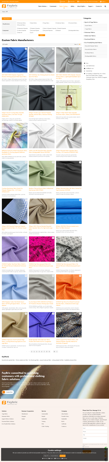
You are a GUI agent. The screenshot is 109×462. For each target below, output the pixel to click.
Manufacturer (25, 414)
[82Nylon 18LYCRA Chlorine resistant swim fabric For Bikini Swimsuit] (69, 211)
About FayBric (81, 6)
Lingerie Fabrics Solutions (8, 419)
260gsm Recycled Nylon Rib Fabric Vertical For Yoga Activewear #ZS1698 (68, 189)
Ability (72, 6)
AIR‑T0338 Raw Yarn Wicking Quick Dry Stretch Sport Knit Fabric (41, 76)
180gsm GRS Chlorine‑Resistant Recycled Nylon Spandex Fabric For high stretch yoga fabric (40, 228)
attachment (86, 446)
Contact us (64, 426)
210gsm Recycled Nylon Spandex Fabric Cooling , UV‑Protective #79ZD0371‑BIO (67, 151)
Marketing (65, 458)
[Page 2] (57, 351)
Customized (53, 6)
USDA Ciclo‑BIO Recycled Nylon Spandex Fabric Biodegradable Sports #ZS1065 (40, 151)
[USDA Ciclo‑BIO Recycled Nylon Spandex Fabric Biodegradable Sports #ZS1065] (41, 135)
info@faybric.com (90, 68)
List (78, 44)
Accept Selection (54, 455)
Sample (43, 416)
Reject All (46, 455)
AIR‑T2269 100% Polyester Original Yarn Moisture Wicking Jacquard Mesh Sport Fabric (14, 76)
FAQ (43, 424)
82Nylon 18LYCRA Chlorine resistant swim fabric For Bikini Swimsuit (67, 227)
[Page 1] (27, 351)
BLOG (63, 421)
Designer (24, 416)
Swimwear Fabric (6, 416)
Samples (63, 1)
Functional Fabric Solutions (8, 421)
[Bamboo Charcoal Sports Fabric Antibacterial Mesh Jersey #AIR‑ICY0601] (41, 173)
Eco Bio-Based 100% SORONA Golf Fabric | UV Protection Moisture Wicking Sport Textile (41, 303)
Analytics (52, 458)
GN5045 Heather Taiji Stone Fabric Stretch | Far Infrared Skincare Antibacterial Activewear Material (14, 265)
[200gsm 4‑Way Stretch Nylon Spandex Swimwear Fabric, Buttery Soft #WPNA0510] (69, 97)
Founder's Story (65, 416)
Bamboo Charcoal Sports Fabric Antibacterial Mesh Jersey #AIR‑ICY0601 (41, 189)
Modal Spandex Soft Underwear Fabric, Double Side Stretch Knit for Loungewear (40, 340)
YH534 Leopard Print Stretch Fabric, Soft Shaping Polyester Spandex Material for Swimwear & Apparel (67, 341)
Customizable (45, 414)
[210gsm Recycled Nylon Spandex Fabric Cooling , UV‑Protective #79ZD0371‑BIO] (69, 135)
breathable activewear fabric (71, 360)
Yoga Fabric (5, 414)
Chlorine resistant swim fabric (22, 360)
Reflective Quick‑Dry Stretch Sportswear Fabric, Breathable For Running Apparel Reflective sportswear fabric (14, 152)
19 (54, 351)
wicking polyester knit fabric (58, 360)
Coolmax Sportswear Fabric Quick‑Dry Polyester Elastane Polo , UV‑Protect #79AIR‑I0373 (12, 190)
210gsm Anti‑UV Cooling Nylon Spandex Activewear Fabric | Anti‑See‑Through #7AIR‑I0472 (13, 114)
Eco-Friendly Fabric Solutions (8, 424)
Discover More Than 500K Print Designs (88, 1)
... (51, 351)
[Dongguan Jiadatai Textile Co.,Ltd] (9, 6)
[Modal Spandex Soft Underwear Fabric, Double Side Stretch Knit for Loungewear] (41, 324)
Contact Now (9, 392)
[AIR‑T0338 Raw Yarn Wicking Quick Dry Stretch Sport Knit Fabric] (41, 60)
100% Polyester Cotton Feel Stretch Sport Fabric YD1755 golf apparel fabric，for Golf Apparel (14, 303)
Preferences (58, 458)
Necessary (45, 458)
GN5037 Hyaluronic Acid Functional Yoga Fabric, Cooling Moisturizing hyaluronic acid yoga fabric (14, 341)
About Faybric (65, 414)
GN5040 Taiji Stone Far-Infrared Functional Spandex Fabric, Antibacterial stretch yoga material (67, 303)
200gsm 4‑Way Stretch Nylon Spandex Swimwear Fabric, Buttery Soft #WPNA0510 (68, 113)
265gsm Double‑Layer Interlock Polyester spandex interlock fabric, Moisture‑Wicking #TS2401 (40, 114)
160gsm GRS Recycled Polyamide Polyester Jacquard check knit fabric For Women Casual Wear (14, 228)
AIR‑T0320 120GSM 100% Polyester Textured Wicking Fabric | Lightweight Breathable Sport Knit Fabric (68, 76)
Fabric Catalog (63, 6)
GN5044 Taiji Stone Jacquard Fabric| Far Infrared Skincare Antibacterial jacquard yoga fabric (41, 265)
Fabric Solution (42, 6)
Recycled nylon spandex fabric (8, 360)
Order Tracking (45, 426)
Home (3, 11)
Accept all (62, 455)
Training (43, 421)
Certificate (64, 424)
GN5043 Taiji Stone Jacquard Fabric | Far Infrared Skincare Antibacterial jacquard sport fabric (68, 265)
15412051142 (89, 71)
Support (90, 6)
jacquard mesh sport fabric (45, 360)
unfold (41, 35)
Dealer (23, 419)
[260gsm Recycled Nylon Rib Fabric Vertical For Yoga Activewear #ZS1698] (69, 173)
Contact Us (99, 6)
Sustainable (72, 1)
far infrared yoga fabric (34, 360)
